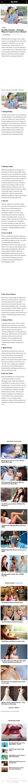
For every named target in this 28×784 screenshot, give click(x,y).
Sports (17, 547)
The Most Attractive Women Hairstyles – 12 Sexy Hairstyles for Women (13, 661)
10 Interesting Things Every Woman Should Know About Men (12, 483)
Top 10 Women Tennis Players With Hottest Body (17, 756)
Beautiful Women (11, 547)
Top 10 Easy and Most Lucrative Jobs (12, 641)
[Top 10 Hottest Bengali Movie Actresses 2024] (14, 516)
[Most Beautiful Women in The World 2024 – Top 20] (4, 744)
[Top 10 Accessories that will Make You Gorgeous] (14, 495)
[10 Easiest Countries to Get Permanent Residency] (4, 769)
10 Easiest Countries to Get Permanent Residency (16, 768)
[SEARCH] (26, 1)
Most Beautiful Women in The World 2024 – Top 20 (17, 743)
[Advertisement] (14, 72)
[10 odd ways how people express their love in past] (14, 672)
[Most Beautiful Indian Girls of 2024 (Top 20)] (14, 564)
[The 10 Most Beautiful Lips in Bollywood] (14, 732)
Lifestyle (3, 458)
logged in (8, 711)
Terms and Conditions (14, 782)
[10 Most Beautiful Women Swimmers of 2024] (14, 539)
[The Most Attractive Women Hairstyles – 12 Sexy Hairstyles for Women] (14, 651)
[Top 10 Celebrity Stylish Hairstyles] (14, 612)
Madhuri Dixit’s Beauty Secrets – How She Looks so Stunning (13, 703)
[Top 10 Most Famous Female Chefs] (14, 593)
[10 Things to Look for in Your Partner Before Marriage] (14, 451)
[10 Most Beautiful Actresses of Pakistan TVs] (4, 763)
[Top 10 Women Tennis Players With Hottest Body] (4, 757)
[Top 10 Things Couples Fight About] (4, 751)
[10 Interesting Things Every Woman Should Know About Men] (14, 473)
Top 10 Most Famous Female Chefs (12, 602)
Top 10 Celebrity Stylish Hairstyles (12, 622)
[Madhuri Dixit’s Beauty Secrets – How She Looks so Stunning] (14, 693)
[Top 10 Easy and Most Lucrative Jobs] (14, 632)
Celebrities (3, 523)
